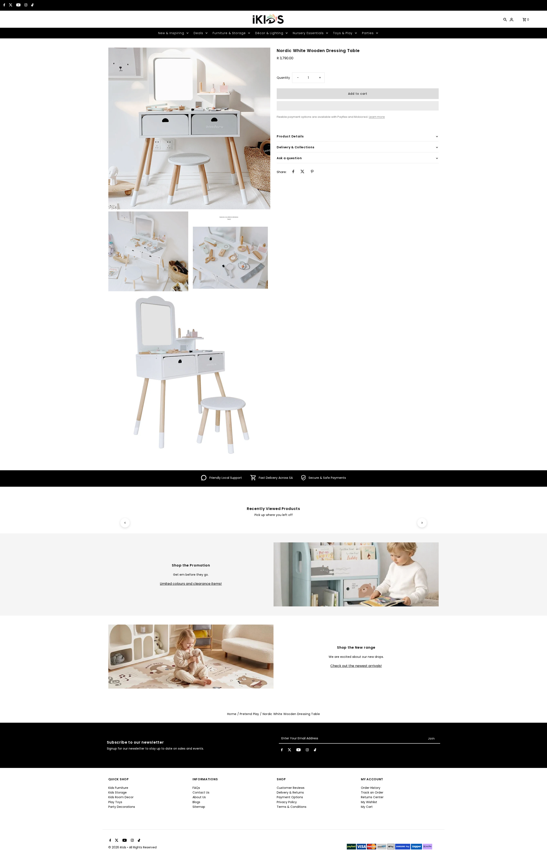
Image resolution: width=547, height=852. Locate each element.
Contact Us (201, 792)
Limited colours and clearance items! (191, 583)
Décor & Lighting (269, 33)
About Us (199, 797)
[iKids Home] (268, 19)
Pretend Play (249, 714)
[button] (358, 106)
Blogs (196, 802)
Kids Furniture (118, 788)
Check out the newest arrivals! (356, 666)
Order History (370, 788)
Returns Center (372, 797)
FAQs (196, 788)
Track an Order (372, 792)
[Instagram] (25, 5)
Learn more (377, 117)
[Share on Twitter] (302, 172)
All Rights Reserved (143, 847)
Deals (198, 33)
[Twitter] (10, 5)
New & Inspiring (171, 33)
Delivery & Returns (290, 792)
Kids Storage (117, 792)
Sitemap (199, 807)
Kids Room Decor (121, 797)
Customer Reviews (290, 788)
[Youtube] (18, 5)
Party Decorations (121, 807)
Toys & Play (343, 33)
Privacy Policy (287, 802)
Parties (368, 33)
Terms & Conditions (291, 807)
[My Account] (511, 19)
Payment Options (290, 797)
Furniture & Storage (229, 33)
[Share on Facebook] (293, 172)
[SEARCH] (505, 19)
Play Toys (115, 802)
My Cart (367, 807)
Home (231, 714)
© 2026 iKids (117, 847)
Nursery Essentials (308, 33)
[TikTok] (32, 5)
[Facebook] (3, 5)
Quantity (283, 78)
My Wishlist (369, 802)
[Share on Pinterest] (312, 172)
